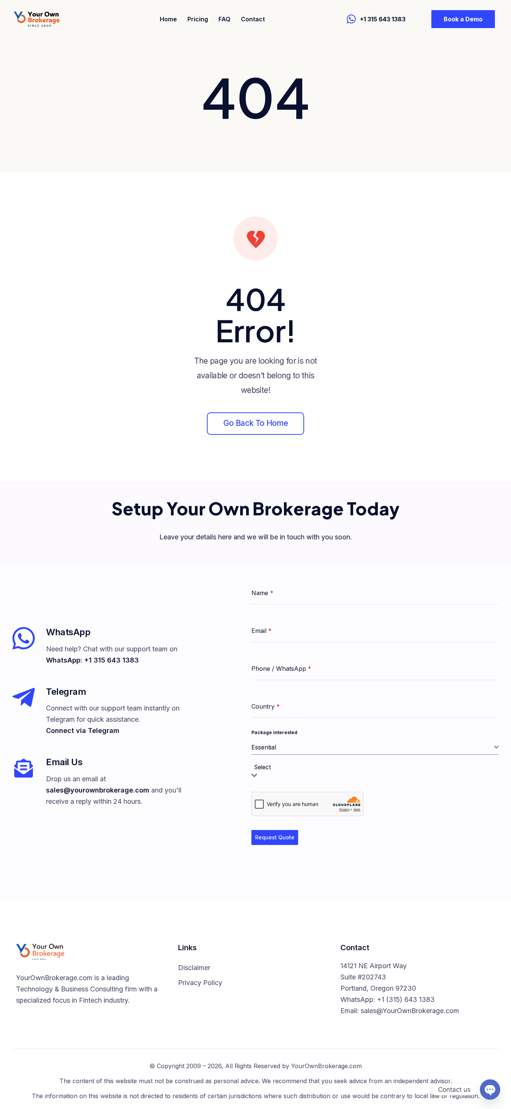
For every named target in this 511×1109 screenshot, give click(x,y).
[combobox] (375, 747)
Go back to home (255, 423)
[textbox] (264, 767)
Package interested (274, 732)
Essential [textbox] (263, 747)
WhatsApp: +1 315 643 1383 (92, 660)
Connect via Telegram (82, 730)
